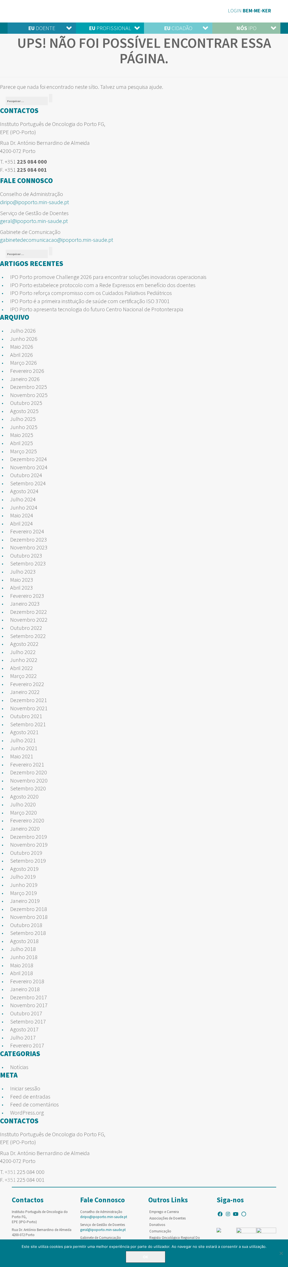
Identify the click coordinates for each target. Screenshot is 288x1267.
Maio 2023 (21, 579)
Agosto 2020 (24, 796)
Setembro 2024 (28, 483)
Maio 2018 (21, 965)
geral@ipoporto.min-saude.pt (34, 220)
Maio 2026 (21, 346)
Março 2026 (23, 362)
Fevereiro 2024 (27, 531)
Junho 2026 (23, 338)
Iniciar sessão (25, 1088)
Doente (41, 27)
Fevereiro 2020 (27, 820)
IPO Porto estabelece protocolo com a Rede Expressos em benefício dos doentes (102, 284)
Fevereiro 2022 (27, 683)
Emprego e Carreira (164, 1211)
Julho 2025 (23, 418)
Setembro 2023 (28, 563)
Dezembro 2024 (28, 459)
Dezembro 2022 (28, 611)
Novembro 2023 (29, 547)
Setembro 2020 (28, 788)
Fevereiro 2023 (27, 595)
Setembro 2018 (28, 932)
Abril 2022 (21, 667)
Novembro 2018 (29, 916)
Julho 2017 (23, 1037)
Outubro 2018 (26, 924)
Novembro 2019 (29, 844)
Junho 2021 (23, 748)
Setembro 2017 (28, 1021)
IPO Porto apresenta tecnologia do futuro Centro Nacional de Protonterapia (96, 309)
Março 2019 (23, 892)
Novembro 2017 (29, 1005)
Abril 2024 (21, 523)
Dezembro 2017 (28, 997)
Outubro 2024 (26, 475)
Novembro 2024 (29, 467)
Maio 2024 (21, 515)
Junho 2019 (23, 884)
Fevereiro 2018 (27, 981)
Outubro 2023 (26, 555)
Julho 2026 (23, 330)
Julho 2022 (23, 651)
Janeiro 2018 (25, 989)
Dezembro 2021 (28, 700)
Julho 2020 (23, 804)
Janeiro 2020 (25, 828)
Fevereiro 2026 (27, 370)
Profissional (110, 27)
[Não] (281, 1253)
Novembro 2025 (29, 394)
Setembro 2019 (28, 860)
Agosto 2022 (24, 643)
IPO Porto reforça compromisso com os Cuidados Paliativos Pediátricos (91, 292)
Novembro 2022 (29, 619)
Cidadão (178, 27)
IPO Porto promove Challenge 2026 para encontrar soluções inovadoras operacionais (108, 276)
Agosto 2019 (24, 868)
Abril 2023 (21, 587)
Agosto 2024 (24, 491)
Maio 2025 (21, 434)
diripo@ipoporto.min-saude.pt (34, 202)
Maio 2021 (21, 756)
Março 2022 (23, 675)
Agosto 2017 (24, 1029)
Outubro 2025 (26, 402)
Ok (145, 1257)
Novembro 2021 (29, 708)
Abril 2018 (21, 973)
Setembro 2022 (28, 635)
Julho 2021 (23, 740)
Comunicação (160, 1231)
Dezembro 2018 (28, 908)
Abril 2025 (21, 443)
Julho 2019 (23, 876)
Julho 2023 (23, 571)
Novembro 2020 (29, 780)
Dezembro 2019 (28, 836)
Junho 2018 (23, 957)
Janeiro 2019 (25, 900)
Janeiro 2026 (25, 378)
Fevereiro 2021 (27, 764)
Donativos (157, 1224)
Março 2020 (23, 812)
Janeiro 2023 (25, 603)
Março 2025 (23, 451)
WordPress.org (27, 1112)
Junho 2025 (23, 426)
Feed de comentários (34, 1104)
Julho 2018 (23, 948)
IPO (246, 27)
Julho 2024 (23, 499)
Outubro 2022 (26, 627)
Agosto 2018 (24, 940)
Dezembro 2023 (28, 539)
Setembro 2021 (28, 724)
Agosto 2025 (24, 410)
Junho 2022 (23, 659)
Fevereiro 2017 (27, 1045)
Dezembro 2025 (28, 386)
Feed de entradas (30, 1096)
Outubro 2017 (26, 1013)
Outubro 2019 (26, 852)
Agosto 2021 (24, 732)
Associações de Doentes (167, 1218)
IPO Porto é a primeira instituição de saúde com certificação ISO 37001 (90, 301)
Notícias (19, 1066)
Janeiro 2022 (25, 691)
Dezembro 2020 (28, 772)
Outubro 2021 (26, 716)
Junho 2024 (23, 507)
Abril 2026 (21, 354)
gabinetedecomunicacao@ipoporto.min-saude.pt (56, 239)
